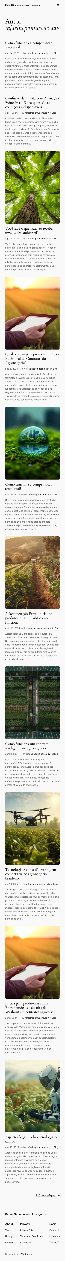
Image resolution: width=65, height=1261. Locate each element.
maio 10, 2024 (12, 628)
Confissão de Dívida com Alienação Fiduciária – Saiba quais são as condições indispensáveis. (32, 102)
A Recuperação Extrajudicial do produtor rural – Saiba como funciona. (28, 618)
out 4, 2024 (11, 112)
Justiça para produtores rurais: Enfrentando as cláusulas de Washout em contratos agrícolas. (29, 1007)
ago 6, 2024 (11, 368)
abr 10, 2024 (11, 884)
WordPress (26, 1254)
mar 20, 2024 (12, 1147)
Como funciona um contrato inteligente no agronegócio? (26, 746)
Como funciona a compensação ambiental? (28, 45)
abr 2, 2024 (11, 1017)
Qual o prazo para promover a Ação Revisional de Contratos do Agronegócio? (32, 358)
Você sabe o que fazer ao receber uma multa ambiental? (29, 230)
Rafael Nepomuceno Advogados (22, 5)
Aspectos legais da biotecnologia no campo (31, 1139)
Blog (56, 53)
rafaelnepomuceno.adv (39, 53)
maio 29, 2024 (12, 494)
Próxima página (48, 1195)
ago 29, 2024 (12, 238)
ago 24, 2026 (12, 53)
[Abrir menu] (58, 5)
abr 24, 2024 (12, 753)
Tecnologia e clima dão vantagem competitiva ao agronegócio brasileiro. (30, 874)
